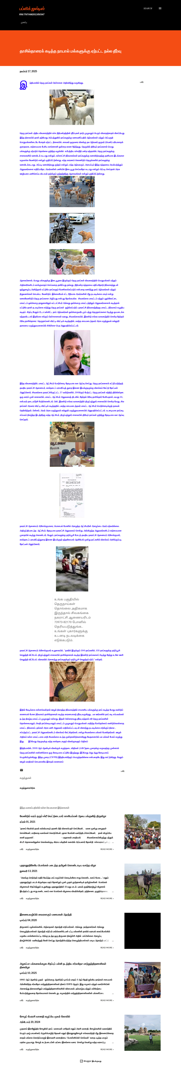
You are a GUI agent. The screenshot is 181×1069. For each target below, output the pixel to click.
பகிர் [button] (142, 82)
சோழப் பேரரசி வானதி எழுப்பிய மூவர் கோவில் (45, 1016)
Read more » (107, 849)
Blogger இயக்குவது (92, 1061)
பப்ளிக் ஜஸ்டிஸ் (31, 8)
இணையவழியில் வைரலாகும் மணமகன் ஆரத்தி (46, 914)
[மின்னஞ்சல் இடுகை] (21, 771)
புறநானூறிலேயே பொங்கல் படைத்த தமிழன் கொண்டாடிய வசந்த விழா (58, 865)
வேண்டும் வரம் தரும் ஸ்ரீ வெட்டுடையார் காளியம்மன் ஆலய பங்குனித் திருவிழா (63, 816)
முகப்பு (24, 22)
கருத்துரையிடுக (27, 787)
